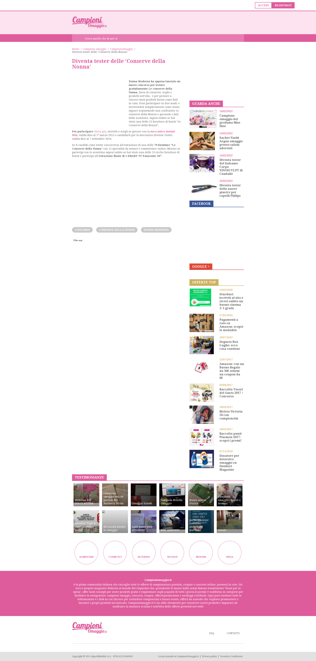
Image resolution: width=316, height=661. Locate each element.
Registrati (283, 5)
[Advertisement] (177, 22)
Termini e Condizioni (231, 656)
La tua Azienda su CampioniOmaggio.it (178, 656)
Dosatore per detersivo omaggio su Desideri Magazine (229, 462)
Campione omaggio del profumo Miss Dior (229, 121)
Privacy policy (209, 656)
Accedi (263, 5)
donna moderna (156, 229)
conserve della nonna (117, 229)
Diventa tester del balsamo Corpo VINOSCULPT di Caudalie (231, 167)
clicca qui (100, 131)
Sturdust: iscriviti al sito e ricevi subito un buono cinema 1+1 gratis (231, 301)
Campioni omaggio (94, 49)
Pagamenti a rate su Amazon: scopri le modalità (231, 325)
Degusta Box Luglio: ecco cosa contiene (229, 345)
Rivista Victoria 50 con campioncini (230, 415)
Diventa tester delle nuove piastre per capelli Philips (230, 190)
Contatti (233, 633)
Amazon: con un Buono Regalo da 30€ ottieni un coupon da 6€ (231, 371)
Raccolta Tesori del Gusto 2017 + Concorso (231, 393)
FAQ (211, 633)
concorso (82, 229)
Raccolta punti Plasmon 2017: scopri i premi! (230, 437)
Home (75, 49)
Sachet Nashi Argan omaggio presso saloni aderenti (231, 143)
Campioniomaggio (121, 49)
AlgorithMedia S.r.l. (101, 656)
